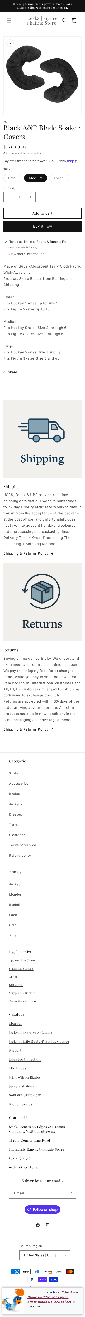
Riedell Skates (20, 1104)
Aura (13, 935)
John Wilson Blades (25, 1077)
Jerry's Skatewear (23, 1086)
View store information (26, 254)
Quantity (9, 188)
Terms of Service (22, 845)
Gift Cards (16, 984)
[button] (9, 20)
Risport (15, 1050)
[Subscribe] (71, 1193)
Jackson (15, 884)
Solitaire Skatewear (25, 1095)
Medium (35, 178)
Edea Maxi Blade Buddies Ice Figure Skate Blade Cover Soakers (52, 1296)
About (13, 977)
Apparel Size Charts (22, 960)
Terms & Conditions (22, 1001)
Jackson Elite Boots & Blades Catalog (39, 1041)
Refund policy (20, 855)
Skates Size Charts (21, 968)
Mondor (15, 894)
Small (15, 179)
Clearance (17, 835)
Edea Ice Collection (25, 1059)
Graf (12, 925)
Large (61, 179)
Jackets (15, 804)
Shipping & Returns (22, 993)
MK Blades (17, 1068)
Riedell (14, 904)
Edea (13, 915)
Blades (14, 794)
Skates (14, 773)
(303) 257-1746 (20, 1158)
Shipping (8, 153)
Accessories (19, 783)
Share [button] (12, 372)
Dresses (15, 814)
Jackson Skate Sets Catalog (31, 1032)
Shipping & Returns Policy (26, 553)
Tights (14, 824)
